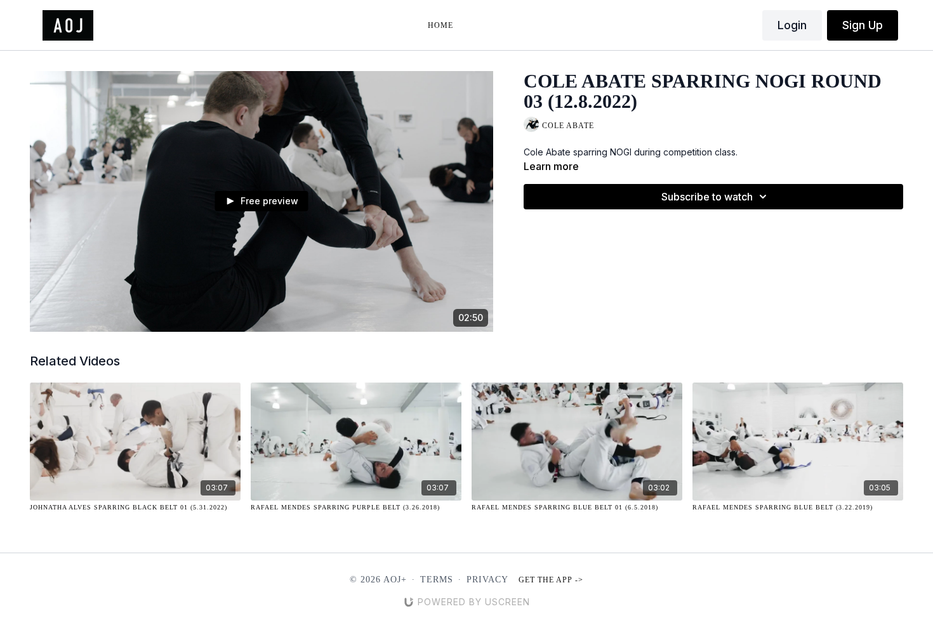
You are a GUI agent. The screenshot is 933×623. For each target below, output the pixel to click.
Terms (436, 579)
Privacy (487, 579)
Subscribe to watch (707, 196)
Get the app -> (551, 579)
